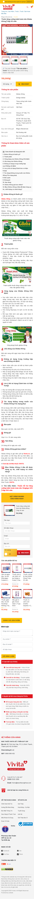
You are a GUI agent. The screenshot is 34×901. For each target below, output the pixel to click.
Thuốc (17, 11)
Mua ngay (25, 84)
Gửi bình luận (8, 656)
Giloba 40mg (5, 199)
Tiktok (21, 854)
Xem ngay (29, 1)
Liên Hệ (20, 814)
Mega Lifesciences (6, 17)
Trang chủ (4, 11)
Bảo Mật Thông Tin (6, 810)
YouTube (6, 854)
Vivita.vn (14, 890)
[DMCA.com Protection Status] (7, 869)
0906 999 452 (10, 753)
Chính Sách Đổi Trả (6, 804)
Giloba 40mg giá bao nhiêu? (13, 184)
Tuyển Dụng (21, 810)
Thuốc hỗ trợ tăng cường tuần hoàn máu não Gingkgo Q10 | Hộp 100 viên (17, 488)
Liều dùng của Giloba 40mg (12, 161)
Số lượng (6, 84)
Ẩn (25, 151)
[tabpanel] (17, 39)
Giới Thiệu (21, 804)
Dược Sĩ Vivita (5, 821)
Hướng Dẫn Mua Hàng (7, 807)
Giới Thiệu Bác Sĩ (22, 817)
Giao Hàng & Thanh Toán (8, 814)
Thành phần (7, 156)
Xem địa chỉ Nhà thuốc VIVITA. (13, 464)
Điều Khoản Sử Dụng (7, 817)
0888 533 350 (13, 779)
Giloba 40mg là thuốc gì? (11, 154)
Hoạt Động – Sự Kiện (24, 807)
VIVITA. (12, 482)
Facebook (6, 850)
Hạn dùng (7, 182)
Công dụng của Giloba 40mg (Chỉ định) (16, 159)
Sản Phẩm (11, 11)
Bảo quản (6, 177)
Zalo (20, 850)
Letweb (11, 892)
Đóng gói (6, 180)
